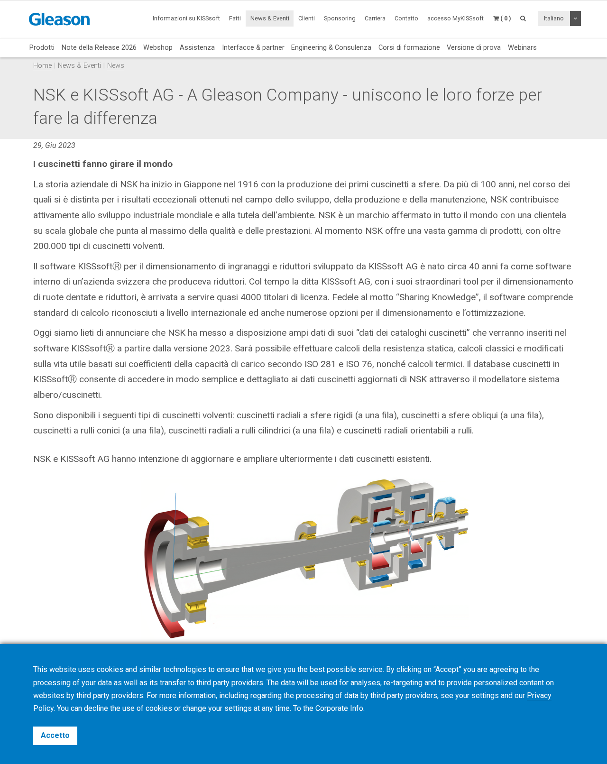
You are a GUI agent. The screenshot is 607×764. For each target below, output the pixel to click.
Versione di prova (474, 47)
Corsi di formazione (409, 47)
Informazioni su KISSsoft (186, 18)
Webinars (522, 47)
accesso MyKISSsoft (455, 18)
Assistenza (197, 47)
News (115, 66)
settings (238, 708)
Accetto (55, 735)
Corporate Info (339, 708)
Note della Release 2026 (99, 47)
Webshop (158, 47)
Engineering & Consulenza (331, 47)
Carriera (375, 18)
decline (96, 708)
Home (42, 66)
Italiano (554, 18)
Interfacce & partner (253, 47)
